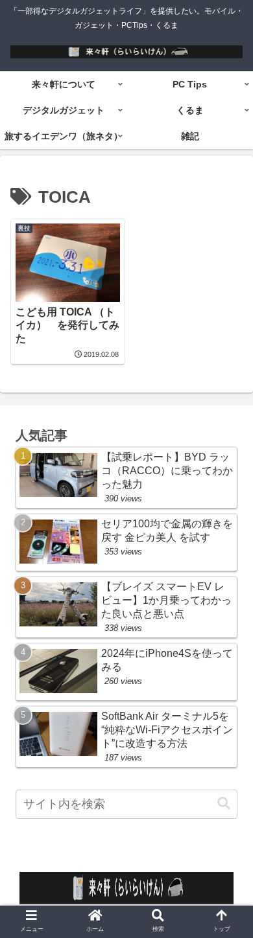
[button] (223, 803)
